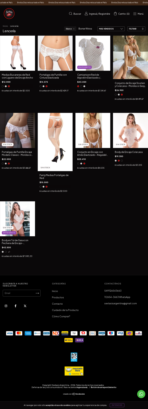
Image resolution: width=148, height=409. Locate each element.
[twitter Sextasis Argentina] (25, 306)
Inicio (5, 26)
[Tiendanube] (74, 394)
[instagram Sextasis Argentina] (6, 306)
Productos (58, 297)
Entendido (117, 405)
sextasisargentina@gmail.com (120, 303)
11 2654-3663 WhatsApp (117, 297)
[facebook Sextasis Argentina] (15, 306)
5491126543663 (112, 290)
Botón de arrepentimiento (103, 387)
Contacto (57, 303)
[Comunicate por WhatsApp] (141, 394)
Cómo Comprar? (61, 316)
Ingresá (93, 13)
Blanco (69, 29)
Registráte (104, 13)
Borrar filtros (85, 28)
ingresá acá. (82, 387)
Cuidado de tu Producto (65, 310)
